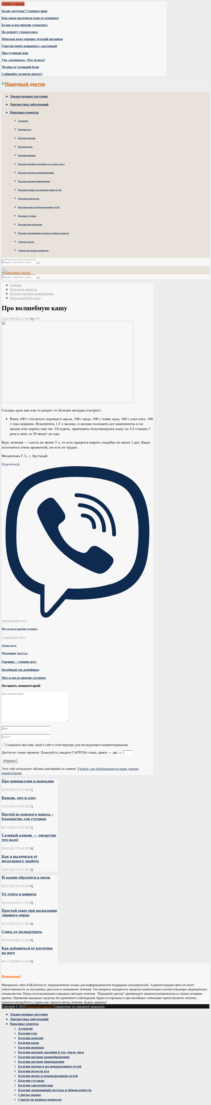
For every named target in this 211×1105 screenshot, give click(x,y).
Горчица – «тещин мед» (19, 661)
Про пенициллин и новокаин (28, 781)
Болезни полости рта (28, 198)
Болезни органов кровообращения (36, 172)
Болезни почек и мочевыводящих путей (38, 207)
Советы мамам (26, 241)
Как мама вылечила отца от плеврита (30, 18)
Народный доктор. (39, 1006)
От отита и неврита (19, 894)
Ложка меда (9, 645)
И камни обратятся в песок (26, 877)
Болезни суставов (27, 215)
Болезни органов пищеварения (34, 181)
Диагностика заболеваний (29, 104)
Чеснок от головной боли (20, 67)
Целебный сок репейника (20, 670)
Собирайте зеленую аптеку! (22, 74)
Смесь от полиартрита (22, 932)
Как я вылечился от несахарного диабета (20, 858)
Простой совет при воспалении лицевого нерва (29, 912)
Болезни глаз (24, 129)
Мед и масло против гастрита (19, 628)
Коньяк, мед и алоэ (19, 798)
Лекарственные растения (29, 96)
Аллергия (23, 120)
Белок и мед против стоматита (24, 25)
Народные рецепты (24, 112)
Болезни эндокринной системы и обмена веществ (43, 233)
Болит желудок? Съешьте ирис (25, 11)
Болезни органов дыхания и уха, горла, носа (41, 164)
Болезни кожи (25, 146)
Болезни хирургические (30, 224)
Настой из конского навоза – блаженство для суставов (27, 816)
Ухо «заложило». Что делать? (23, 60)
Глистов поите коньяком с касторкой (29, 46)
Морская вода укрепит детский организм (32, 39)
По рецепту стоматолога (20, 32)
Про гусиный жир (15, 53)
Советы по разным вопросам (33, 250)
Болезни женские (26, 138)
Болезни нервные (27, 155)
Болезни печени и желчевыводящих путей (39, 190)
